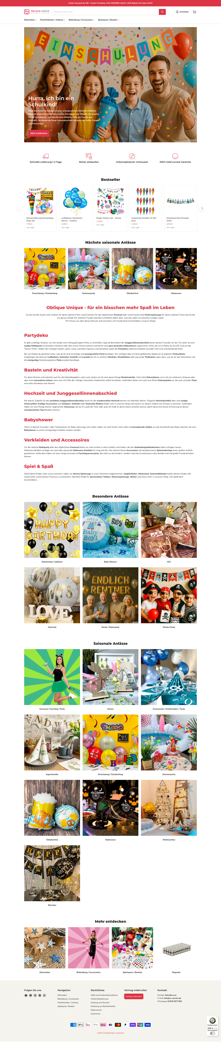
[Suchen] (162, 12)
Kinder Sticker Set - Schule (108, 218)
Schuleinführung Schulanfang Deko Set (39, 219)
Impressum (95, 1013)
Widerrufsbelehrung (99, 999)
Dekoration (29, 19)
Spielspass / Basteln (108, 19)
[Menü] (216, 1017)
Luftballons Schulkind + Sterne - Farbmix (72, 219)
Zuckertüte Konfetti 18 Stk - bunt (144, 219)
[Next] (202, 208)
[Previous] (19, 208)
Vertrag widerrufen (134, 996)
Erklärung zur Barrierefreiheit (103, 1006)
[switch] (212, 1033)
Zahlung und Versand (100, 1002)
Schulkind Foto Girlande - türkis (178, 219)
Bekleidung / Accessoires (81, 19)
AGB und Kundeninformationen (104, 995)
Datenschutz (96, 1010)
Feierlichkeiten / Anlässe (52, 19)
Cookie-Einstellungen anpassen (110, 1033)
